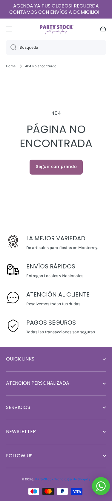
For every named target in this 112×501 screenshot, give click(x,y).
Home (11, 66)
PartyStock (44, 479)
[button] (103, 29)
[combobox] (56, 47)
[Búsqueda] (11, 47)
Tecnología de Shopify (72, 479)
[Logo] (56, 28)
